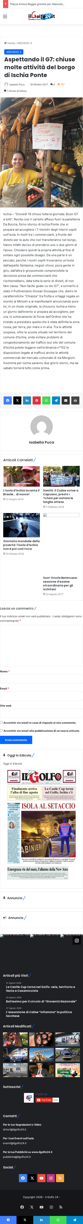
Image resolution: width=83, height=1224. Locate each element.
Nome (5, 671)
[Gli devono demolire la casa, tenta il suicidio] (67, 1055)
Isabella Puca (17, 84)
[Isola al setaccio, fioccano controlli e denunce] (41, 1039)
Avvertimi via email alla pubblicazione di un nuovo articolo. (41, 730)
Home (11, 43)
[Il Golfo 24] (41, 16)
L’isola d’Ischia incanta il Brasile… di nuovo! (21, 492)
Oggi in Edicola (12, 763)
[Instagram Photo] (15, 949)
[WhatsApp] (46, 400)
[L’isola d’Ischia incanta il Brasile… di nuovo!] (21, 476)
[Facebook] (8, 400)
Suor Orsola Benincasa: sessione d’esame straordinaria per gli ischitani (60, 583)
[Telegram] (56, 400)
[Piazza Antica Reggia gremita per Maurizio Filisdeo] (15, 1055)
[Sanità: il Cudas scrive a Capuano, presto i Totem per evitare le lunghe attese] (61, 476)
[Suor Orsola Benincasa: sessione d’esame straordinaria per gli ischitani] (61, 543)
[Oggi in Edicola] (41, 882)
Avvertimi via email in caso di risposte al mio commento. (39, 722)
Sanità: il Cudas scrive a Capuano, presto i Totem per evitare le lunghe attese (60, 496)
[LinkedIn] (27, 400)
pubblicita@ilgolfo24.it (17, 1156)
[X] (17, 400)
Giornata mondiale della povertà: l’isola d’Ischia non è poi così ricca (21, 545)
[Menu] (5, 17)
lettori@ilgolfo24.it (14, 1129)
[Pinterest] (37, 400)
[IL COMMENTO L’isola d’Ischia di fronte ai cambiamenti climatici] (41, 1070)
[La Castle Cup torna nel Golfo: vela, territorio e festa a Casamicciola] (67, 1039)
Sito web (5, 705)
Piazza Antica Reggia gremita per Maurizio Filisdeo (41, 4)
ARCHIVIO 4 (24, 43)
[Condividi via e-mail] (66, 400)
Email (4, 688)
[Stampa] (75, 400)
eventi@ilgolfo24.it (15, 1143)
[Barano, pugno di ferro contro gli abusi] (15, 1070)
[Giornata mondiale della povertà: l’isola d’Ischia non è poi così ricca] (21, 525)
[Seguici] (77, 940)
